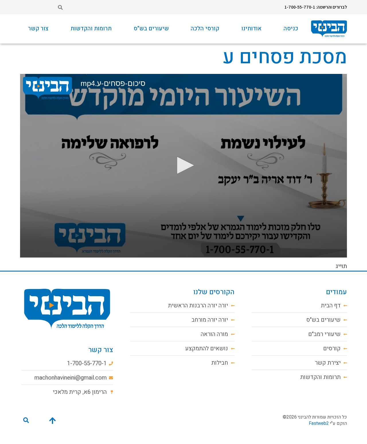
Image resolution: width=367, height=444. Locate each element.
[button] (60, 7)
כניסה (291, 28)
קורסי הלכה (205, 28)
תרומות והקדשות (91, 28)
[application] (183, 166)
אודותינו (251, 28)
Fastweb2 (319, 423)
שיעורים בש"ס (151, 28)
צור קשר (38, 28)
